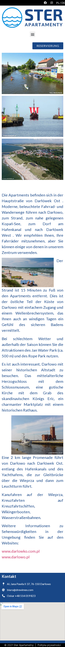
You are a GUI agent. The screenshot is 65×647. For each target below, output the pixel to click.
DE (63, 2)
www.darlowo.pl (16, 557)
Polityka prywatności (49, 645)
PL (57, 2)
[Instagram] (51, 3)
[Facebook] (45, 3)
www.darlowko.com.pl (21, 551)
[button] (32, 34)
